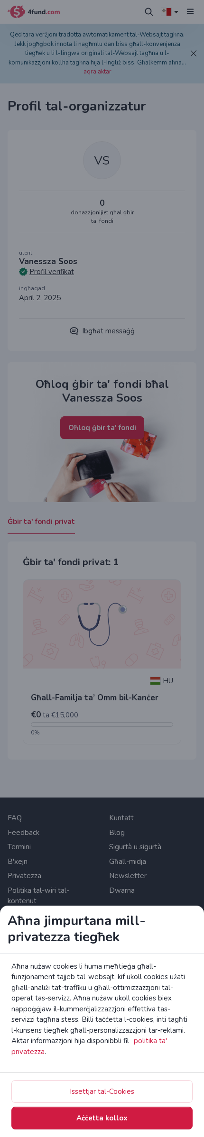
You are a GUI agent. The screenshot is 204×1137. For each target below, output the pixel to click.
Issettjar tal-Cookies (102, 1091)
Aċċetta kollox (102, 1118)
